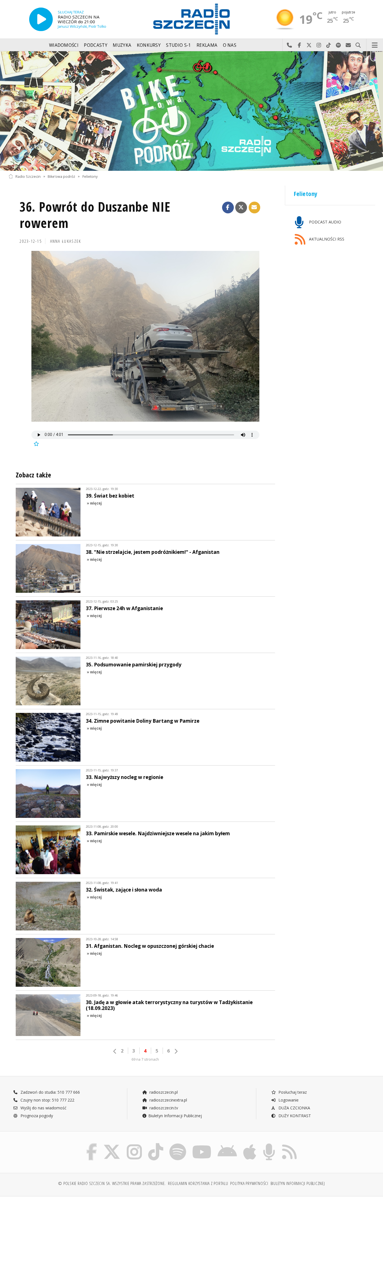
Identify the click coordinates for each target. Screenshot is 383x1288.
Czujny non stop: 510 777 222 (46, 1100)
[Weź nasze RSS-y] (289, 1144)
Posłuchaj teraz (292, 1092)
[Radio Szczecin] (191, 19)
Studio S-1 (178, 45)
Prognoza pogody (36, 1115)
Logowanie (288, 1100)
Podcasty (95, 45)
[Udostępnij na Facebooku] (228, 207)
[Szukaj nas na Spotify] (177, 1144)
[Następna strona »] (175, 1051)
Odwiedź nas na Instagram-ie (319, 45)
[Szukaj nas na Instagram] (134, 1144)
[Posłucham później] (35, 443)
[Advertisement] (53, 1239)
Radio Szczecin (28, 176)
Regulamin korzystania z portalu (198, 1183)
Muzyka (122, 45)
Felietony (90, 176)
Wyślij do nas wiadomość (348, 45)
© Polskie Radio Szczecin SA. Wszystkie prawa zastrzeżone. (112, 1183)
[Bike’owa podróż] (191, 111)
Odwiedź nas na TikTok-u (329, 45)
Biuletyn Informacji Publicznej (175, 1115)
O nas (230, 45)
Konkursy (149, 45)
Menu (374, 45)
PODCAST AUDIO (324, 222)
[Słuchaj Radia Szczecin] (41, 19)
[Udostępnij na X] (241, 207)
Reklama (207, 45)
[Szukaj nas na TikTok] (155, 1144)
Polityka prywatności (249, 1183)
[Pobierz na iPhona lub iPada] (249, 1144)
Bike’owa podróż (61, 176)
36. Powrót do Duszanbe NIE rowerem (95, 215)
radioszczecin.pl (163, 1092)
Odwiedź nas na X (309, 45)
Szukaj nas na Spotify (338, 45)
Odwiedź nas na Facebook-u (299, 45)
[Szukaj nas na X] (112, 1144)
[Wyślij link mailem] (254, 207)
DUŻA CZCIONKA (293, 1107)
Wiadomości (64, 45)
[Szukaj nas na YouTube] (202, 1144)
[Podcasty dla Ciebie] (269, 1144)
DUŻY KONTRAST (294, 1115)
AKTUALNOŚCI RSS (326, 239)
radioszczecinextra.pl (167, 1100)
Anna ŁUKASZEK (65, 241)
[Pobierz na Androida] (227, 1144)
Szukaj (358, 45)
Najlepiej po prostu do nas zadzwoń (289, 45)
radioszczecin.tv (163, 1107)
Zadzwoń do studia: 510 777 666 (49, 1092)
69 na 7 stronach (145, 1059)
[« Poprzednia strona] (115, 1051)
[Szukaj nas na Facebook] (91, 1144)
